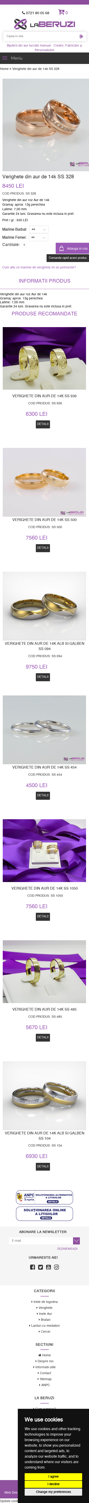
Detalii (43, 795)
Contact (45, 1373)
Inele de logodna (45, 1302)
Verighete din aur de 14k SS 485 (44, 1009)
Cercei (45, 1331)
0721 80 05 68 (37, 13)
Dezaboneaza (67, 1248)
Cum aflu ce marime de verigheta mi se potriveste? (39, 267)
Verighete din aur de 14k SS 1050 (44, 888)
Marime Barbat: (14, 229)
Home (5, 69)
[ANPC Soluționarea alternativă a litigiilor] (44, 1197)
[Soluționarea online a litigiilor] (44, 1213)
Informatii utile (45, 1367)
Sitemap (45, 1379)
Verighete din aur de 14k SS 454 (44, 767)
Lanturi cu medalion (45, 1325)
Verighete (45, 1308)
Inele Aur (45, 1313)
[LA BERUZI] (44, 24)
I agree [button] (53, 1476)
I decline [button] (53, 1484)
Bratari (45, 1319)
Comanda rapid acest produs (68, 257)
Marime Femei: (14, 237)
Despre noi (45, 1361)
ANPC (45, 1385)
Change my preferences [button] (53, 1492)
